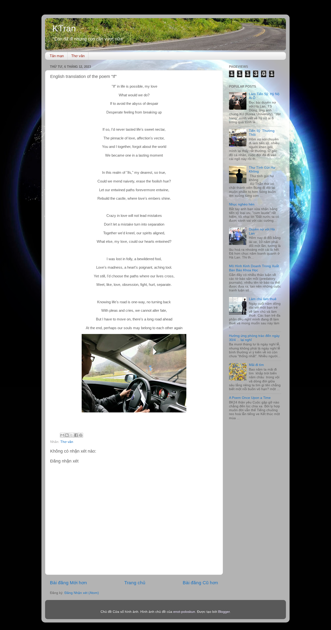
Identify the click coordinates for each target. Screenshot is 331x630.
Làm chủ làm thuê (262, 299)
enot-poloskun (184, 612)
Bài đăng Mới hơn (68, 582)
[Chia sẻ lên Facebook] (76, 435)
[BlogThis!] (66, 435)
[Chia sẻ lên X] (71, 435)
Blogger (224, 612)
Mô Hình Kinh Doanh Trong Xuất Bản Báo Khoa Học (254, 268)
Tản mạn (57, 56)
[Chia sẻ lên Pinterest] (80, 435)
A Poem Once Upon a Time (250, 398)
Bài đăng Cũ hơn (200, 582)
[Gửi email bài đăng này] (62, 435)
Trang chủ (134, 582)
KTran (64, 28)
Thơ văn (78, 56)
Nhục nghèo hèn (241, 204)
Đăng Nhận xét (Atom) (81, 593)
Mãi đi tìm (256, 365)
